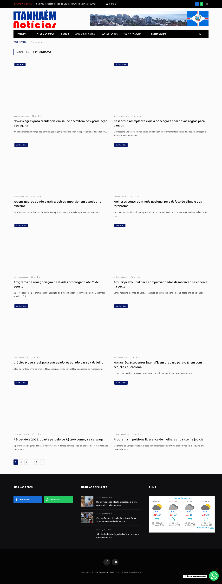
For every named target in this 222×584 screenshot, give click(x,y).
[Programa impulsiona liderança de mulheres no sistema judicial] (161, 405)
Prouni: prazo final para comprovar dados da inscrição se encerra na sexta (160, 284)
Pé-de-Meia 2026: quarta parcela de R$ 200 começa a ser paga (58, 439)
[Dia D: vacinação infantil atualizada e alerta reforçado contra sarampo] (87, 501)
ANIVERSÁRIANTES (85, 34)
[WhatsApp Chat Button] (214, 576)
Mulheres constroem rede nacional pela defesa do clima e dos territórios (157, 204)
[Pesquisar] (207, 4)
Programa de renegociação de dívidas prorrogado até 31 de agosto (56, 284)
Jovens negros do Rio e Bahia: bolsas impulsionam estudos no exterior (57, 204)
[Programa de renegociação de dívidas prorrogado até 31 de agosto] (61, 248)
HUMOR (65, 34)
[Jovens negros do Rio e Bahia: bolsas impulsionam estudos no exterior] (61, 167)
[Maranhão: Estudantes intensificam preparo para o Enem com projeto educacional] (161, 328)
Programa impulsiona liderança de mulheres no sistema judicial (158, 439)
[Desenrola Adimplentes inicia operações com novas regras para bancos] (161, 87)
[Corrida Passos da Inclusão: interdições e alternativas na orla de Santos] (87, 517)
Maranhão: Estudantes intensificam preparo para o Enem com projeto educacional (157, 364)
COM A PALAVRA (132, 34)
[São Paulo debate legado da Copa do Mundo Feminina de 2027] (87, 533)
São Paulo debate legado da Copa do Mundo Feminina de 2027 (66, 3)
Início (31, 42)
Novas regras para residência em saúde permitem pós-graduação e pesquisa (60, 123)
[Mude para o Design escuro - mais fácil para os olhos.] (200, 34)
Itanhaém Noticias (105, 572)
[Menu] (205, 34)
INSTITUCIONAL (158, 34)
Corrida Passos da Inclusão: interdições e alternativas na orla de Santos (116, 520)
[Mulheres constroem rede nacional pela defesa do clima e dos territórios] (161, 167)
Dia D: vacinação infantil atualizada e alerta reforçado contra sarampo (116, 503)
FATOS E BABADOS (45, 34)
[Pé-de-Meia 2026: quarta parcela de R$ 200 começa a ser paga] (61, 405)
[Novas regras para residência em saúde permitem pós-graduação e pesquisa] (61, 87)
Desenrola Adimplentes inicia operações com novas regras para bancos (159, 123)
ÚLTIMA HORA (121, 64)
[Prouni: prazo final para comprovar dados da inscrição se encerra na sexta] (161, 248)
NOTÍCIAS (22, 34)
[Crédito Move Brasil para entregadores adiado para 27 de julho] (61, 328)
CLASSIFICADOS (109, 34)
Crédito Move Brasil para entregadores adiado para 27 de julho (58, 362)
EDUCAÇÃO (20, 64)
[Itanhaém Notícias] (34, 19)
